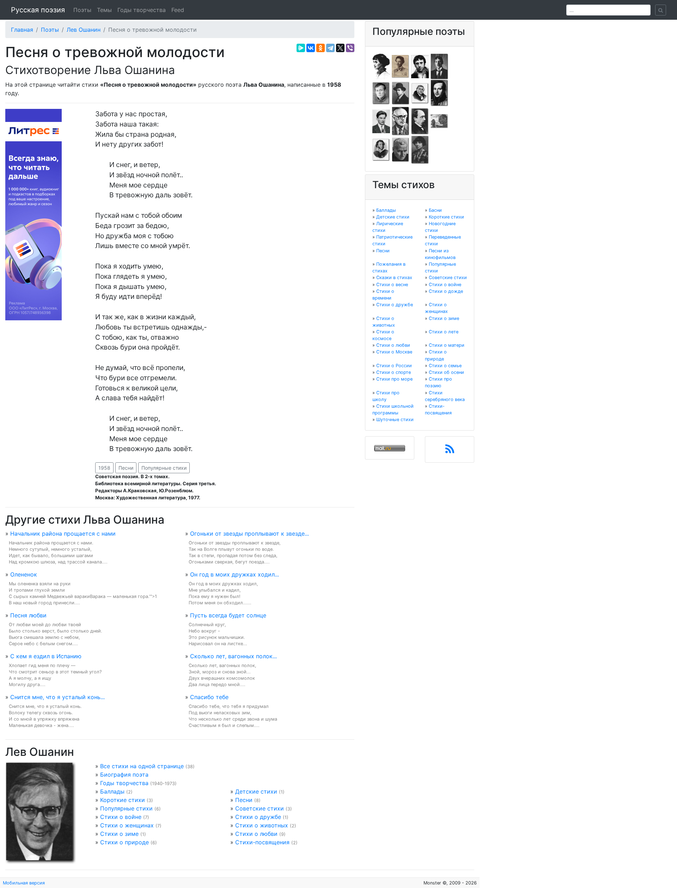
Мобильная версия (24, 883)
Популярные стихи (164, 468)
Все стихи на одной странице (142, 766)
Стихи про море (394, 379)
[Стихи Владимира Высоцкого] (420, 65)
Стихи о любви (256, 833)
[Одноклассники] (320, 48)
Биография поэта (124, 774)
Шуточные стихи (395, 419)
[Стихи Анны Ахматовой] (381, 65)
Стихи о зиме (119, 833)
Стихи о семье (445, 365)
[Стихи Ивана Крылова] (420, 92)
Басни (435, 210)
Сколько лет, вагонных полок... (233, 656)
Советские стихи (259, 808)
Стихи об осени (446, 372)
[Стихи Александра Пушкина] (381, 149)
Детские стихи (256, 791)
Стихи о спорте (393, 372)
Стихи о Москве (394, 351)
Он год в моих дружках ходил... (234, 574)
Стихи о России (394, 365)
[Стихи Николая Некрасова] (420, 120)
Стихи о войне (120, 816)
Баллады (112, 791)
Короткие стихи (122, 799)
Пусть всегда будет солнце (228, 615)
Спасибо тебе (209, 697)
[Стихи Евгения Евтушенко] (381, 92)
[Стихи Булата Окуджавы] (439, 120)
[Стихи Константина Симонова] (400, 149)
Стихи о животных (261, 825)
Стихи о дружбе (258, 816)
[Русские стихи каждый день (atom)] (449, 451)
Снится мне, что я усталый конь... (57, 697)
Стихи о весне (392, 284)
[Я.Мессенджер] (301, 48)
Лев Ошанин (83, 29)
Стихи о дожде (446, 291)
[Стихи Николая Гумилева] (439, 65)
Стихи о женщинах (127, 825)
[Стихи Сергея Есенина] (400, 92)
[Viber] (350, 48)
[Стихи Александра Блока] (400, 65)
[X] (340, 48)
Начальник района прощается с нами (63, 533)
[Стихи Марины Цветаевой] (420, 149)
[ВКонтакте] (310, 48)
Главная (22, 29)
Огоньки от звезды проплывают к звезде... (249, 533)
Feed (177, 9)
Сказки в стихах (394, 277)
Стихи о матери (446, 345)
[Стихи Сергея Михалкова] (400, 120)
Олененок (23, 574)
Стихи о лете (443, 331)
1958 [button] (104, 468)
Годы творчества (141, 9)
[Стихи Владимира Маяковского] (381, 120)
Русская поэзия (38, 10)
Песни (125, 468)
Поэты (82, 9)
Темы (104, 9)
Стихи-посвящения (262, 842)
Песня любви (28, 615)
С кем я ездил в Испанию (45, 656)
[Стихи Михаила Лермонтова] (439, 92)
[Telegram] (330, 48)
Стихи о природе (124, 842)
